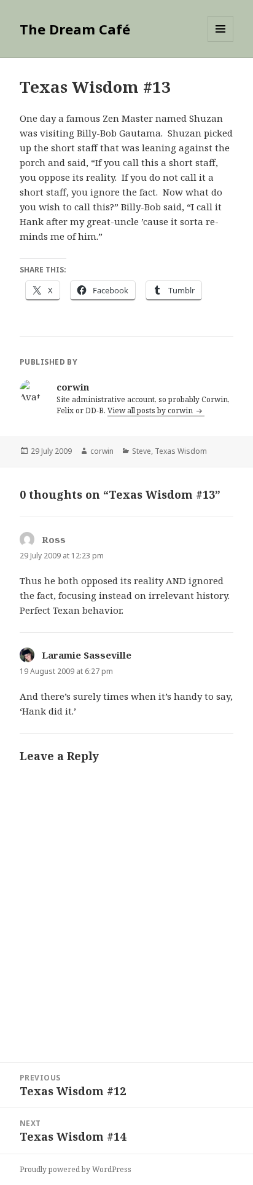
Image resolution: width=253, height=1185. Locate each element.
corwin (102, 451)
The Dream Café (75, 29)
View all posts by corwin (151, 410)
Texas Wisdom (181, 451)
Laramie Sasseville (86, 655)
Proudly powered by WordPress (75, 1169)
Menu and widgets (220, 41)
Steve (141, 451)
